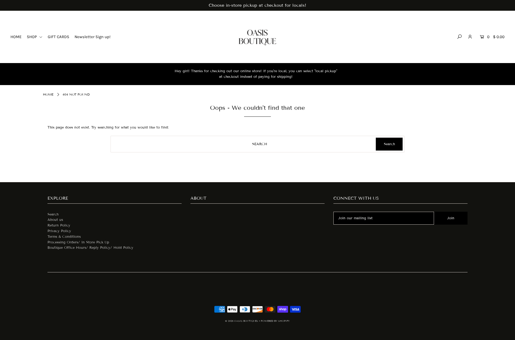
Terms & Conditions (64, 237)
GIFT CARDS (58, 36)
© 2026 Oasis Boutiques (242, 321)
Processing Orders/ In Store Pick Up (78, 242)
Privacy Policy (59, 231)
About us (55, 220)
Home (48, 94)
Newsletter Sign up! (93, 36)
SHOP (32, 36)
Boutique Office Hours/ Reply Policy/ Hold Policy (90, 248)
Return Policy (58, 225)
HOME (15, 36)
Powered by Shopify (275, 321)
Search (52, 214)
